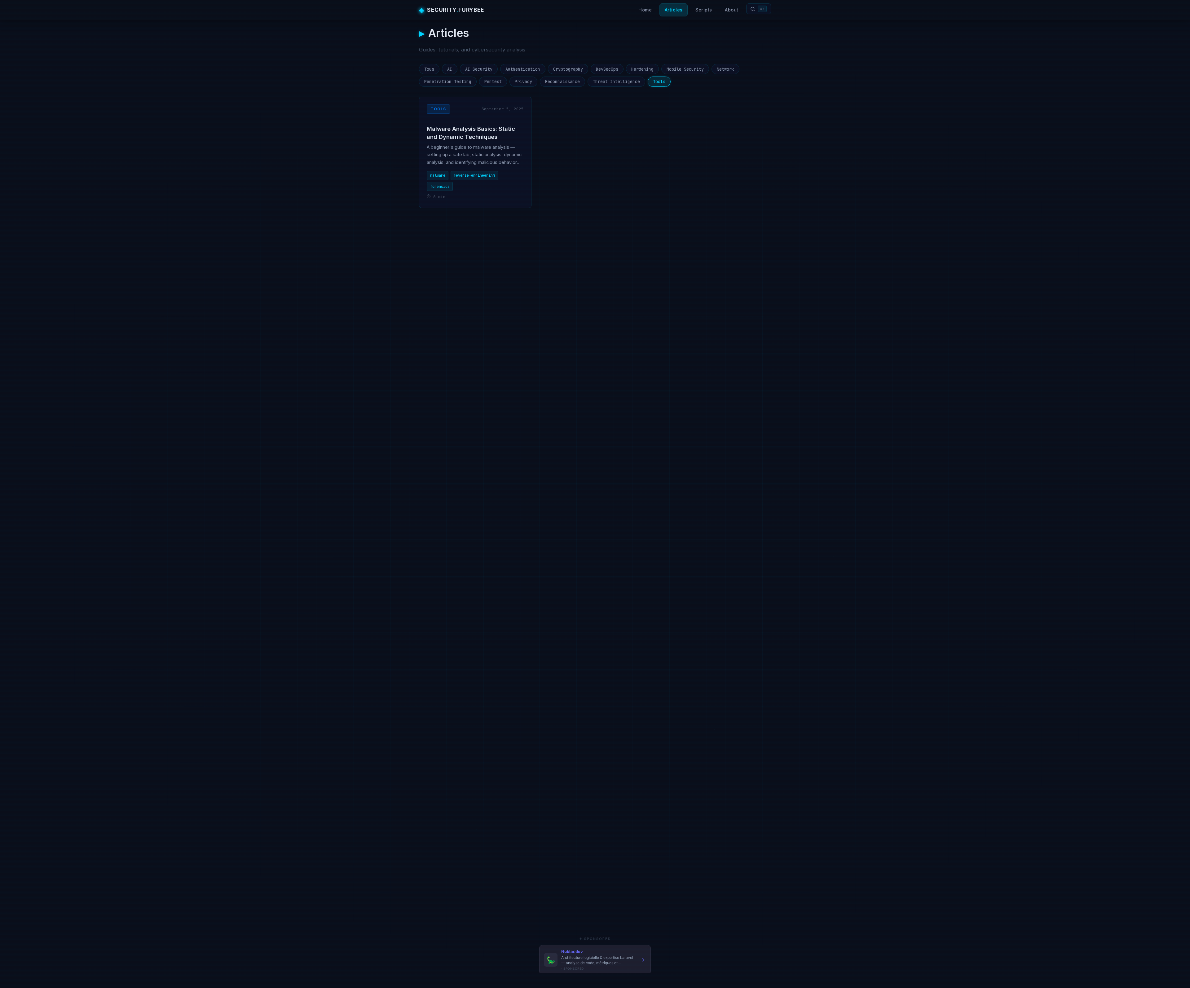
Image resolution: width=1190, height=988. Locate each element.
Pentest (493, 81)
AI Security (478, 69)
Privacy (523, 81)
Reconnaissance (562, 81)
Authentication (522, 69)
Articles (673, 9)
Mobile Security (685, 69)
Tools (659, 81)
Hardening (642, 69)
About (731, 9)
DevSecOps (607, 69)
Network (725, 69)
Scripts (703, 9)
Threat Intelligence (616, 81)
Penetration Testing (447, 81)
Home (645, 9)
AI (449, 69)
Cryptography (568, 69)
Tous (429, 69)
